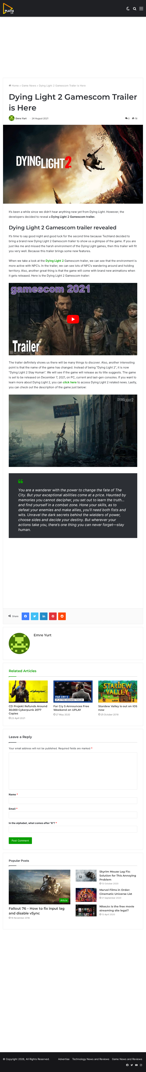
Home (15, 85)
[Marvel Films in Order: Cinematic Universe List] (86, 895)
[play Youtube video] (73, 319)
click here (70, 382)
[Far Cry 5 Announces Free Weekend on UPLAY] (72, 691)
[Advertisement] (73, 47)
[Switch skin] (128, 10)
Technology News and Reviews (90, 1059)
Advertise (64, 1059)
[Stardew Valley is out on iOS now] (117, 692)
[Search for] (134, 10)
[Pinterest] (53, 616)
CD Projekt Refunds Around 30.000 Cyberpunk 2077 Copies (28, 710)
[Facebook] (25, 616)
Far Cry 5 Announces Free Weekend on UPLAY (71, 708)
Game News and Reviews (127, 1059)
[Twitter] (34, 616)
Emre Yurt (21, 118)
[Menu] (141, 10)
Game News (29, 85)
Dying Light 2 (55, 261)
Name (13, 794)
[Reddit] (62, 616)
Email (13, 808)
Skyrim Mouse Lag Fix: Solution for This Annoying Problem (117, 875)
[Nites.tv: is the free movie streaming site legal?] (86, 910)
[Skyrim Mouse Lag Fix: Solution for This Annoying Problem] (86, 875)
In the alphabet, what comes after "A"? (33, 823)
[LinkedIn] (44, 616)
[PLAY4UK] (12, 8)
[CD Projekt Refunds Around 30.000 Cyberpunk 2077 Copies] (28, 691)
